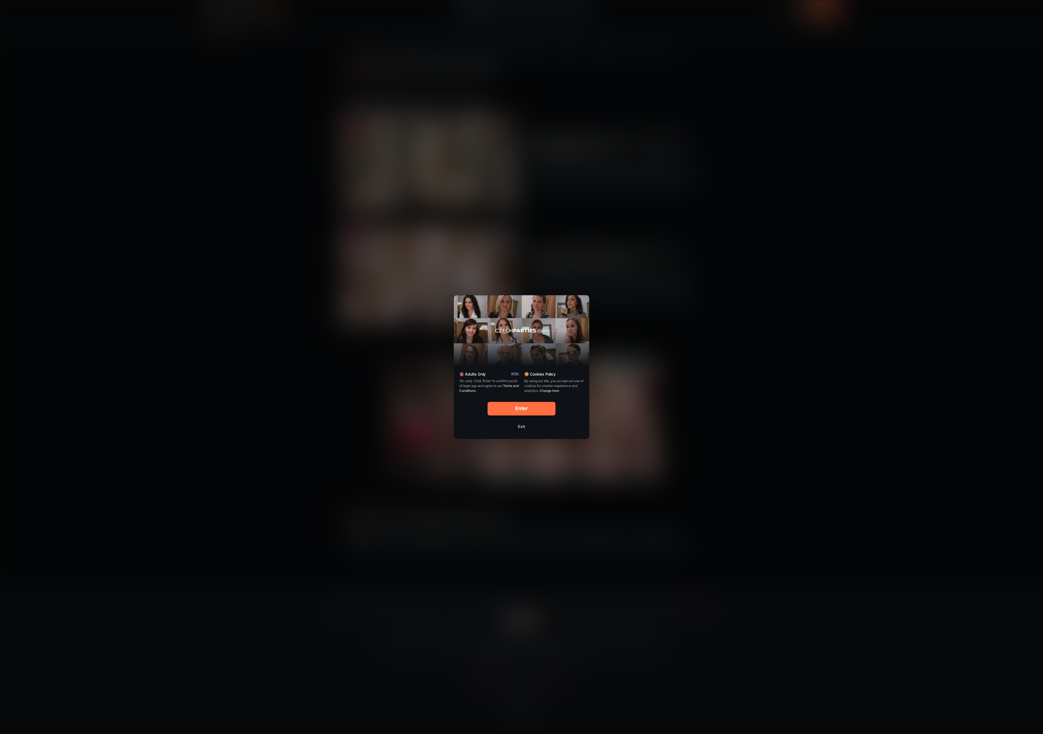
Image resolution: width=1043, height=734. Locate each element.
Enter (521, 408)
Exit (521, 426)
